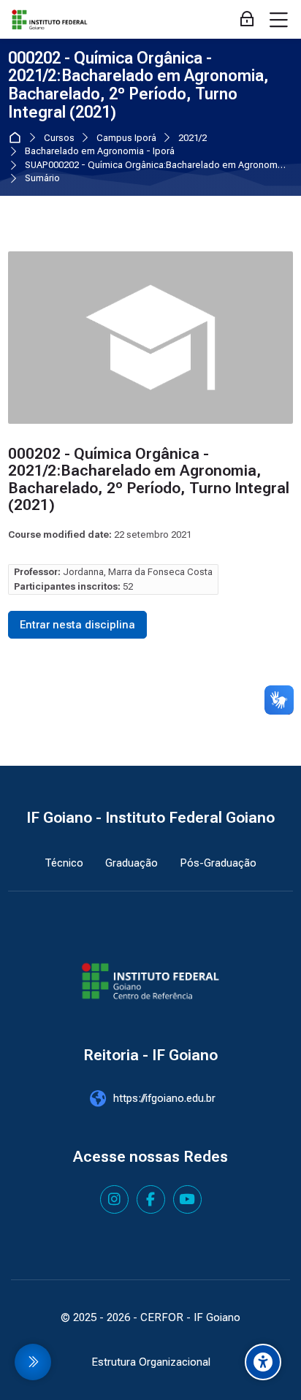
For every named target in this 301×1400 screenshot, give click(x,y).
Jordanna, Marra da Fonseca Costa (138, 571)
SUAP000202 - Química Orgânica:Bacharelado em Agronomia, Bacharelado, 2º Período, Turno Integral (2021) (156, 165)
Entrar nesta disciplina (77, 624)
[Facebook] (151, 1199)
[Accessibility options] (263, 1362)
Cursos (59, 138)
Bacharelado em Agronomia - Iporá (100, 151)
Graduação (131, 863)
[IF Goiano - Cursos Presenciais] (49, 20)
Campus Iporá (126, 138)
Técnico (64, 863)
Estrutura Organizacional (150, 1362)
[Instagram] (114, 1199)
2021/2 (192, 138)
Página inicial (18, 138)
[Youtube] (187, 1199)
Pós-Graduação (218, 863)
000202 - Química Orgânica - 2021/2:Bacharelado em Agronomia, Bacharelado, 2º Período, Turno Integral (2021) (138, 85)
